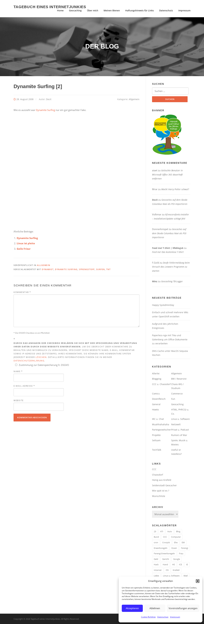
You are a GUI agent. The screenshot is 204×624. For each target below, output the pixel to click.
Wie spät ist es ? (160, 490)
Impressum (175, 617)
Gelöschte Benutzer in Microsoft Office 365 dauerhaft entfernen (167, 174)
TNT (108, 269)
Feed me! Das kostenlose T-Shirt (168, 251)
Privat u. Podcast (180, 429)
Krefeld (176, 570)
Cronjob (166, 542)
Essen (174, 548)
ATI (161, 531)
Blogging (156, 378)
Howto (155, 409)
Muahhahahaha (160, 424)
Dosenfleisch (159, 398)
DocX (48, 99)
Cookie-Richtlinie (148, 617)
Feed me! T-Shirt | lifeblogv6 (167, 248)
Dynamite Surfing (45, 110)
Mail (186, 575)
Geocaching (75, 10)
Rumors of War (179, 435)
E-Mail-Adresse (24, 385)
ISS (167, 570)
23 (155, 531)
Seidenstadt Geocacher (164, 485)
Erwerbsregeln (160, 548)
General (156, 404)
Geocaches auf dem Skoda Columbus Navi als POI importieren (169, 233)
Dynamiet (48, 269)
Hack (156, 564)
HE (173, 564)
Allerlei (156, 373)
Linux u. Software (180, 418)
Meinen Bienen (112, 10)
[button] (197, 581)
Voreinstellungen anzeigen (183, 608)
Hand (165, 564)
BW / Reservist (178, 378)
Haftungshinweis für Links (139, 10)
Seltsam (156, 440)
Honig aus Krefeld (161, 479)
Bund (156, 536)
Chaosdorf (157, 474)
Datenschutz (162, 617)
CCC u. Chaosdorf (161, 384)
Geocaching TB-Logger (172, 281)
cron (156, 542)
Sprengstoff (87, 269)
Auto (169, 531)
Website (19, 400)
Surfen (100, 269)
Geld (156, 559)
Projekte (156, 435)
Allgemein (134, 99)
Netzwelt (176, 424)
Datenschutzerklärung (29, 360)
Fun (173, 398)
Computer (176, 536)
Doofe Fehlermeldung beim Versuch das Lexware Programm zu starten (171, 266)
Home (60, 10)
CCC (154, 469)
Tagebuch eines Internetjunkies (50, 7)
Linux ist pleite (26, 243)
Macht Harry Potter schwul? (175, 189)
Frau (181, 553)
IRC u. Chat (158, 418)
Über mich (92, 10)
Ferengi (184, 548)
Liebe (156, 575)
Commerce (177, 393)
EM (183, 542)
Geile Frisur (24, 248)
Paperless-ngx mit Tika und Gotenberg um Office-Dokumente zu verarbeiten (169, 339)
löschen (41, 357)
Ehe (176, 542)
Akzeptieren (132, 608)
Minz (154, 281)
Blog (178, 531)
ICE (180, 564)
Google (176, 559)
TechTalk (156, 449)
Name (18, 371)
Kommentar (22, 292)
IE (187, 564)
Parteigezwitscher (161, 429)
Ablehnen (154, 608)
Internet (158, 570)
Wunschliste (158, 496)
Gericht (165, 559)
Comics (156, 393)
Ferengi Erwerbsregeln (164, 553)
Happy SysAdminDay (163, 304)
